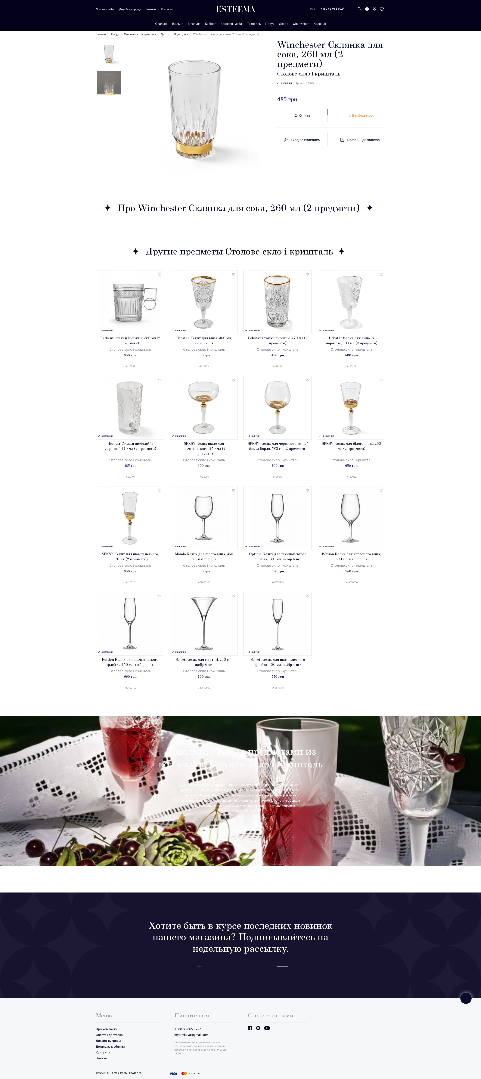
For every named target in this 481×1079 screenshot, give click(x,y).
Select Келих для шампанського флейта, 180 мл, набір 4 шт (278, 662)
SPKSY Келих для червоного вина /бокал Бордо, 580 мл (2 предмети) (278, 446)
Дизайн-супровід (130, 9)
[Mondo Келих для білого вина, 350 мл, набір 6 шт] (204, 518)
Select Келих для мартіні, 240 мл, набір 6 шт (204, 662)
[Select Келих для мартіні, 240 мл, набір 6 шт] (204, 623)
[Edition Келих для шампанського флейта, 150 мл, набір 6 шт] (130, 623)
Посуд (115, 34)
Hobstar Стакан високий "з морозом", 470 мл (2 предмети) (130, 446)
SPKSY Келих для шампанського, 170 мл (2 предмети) (130, 557)
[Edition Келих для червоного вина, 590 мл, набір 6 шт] (351, 518)
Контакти (166, 9)
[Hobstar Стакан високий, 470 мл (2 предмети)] (277, 302)
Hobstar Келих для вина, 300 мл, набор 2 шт (204, 341)
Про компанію (105, 9)
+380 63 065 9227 (332, 8)
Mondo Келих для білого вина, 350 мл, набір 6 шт (204, 557)
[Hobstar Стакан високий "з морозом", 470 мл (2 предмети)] (130, 407)
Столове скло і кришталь (140, 34)
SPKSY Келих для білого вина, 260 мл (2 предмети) (351, 446)
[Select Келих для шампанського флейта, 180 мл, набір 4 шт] (277, 623)
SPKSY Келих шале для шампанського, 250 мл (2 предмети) (204, 449)
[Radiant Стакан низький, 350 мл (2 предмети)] (130, 302)
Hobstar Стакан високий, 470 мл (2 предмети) (278, 341)
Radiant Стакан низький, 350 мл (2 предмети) (130, 341)
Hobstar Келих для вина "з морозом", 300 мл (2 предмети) (351, 341)
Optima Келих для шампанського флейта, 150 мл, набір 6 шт (277, 557)
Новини (151, 9)
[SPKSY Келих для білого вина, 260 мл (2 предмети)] (351, 407)
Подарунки (181, 34)
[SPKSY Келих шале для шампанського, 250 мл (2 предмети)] (204, 407)
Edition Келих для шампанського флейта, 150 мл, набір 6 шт (130, 662)
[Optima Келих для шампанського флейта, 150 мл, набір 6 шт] (277, 518)
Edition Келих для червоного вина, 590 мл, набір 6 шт (351, 557)
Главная (101, 34)
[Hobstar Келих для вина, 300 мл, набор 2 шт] (204, 302)
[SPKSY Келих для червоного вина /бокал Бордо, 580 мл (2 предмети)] (277, 407)
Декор (165, 34)
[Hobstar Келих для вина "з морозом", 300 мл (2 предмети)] (351, 302)
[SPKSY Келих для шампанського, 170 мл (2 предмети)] (130, 518)
